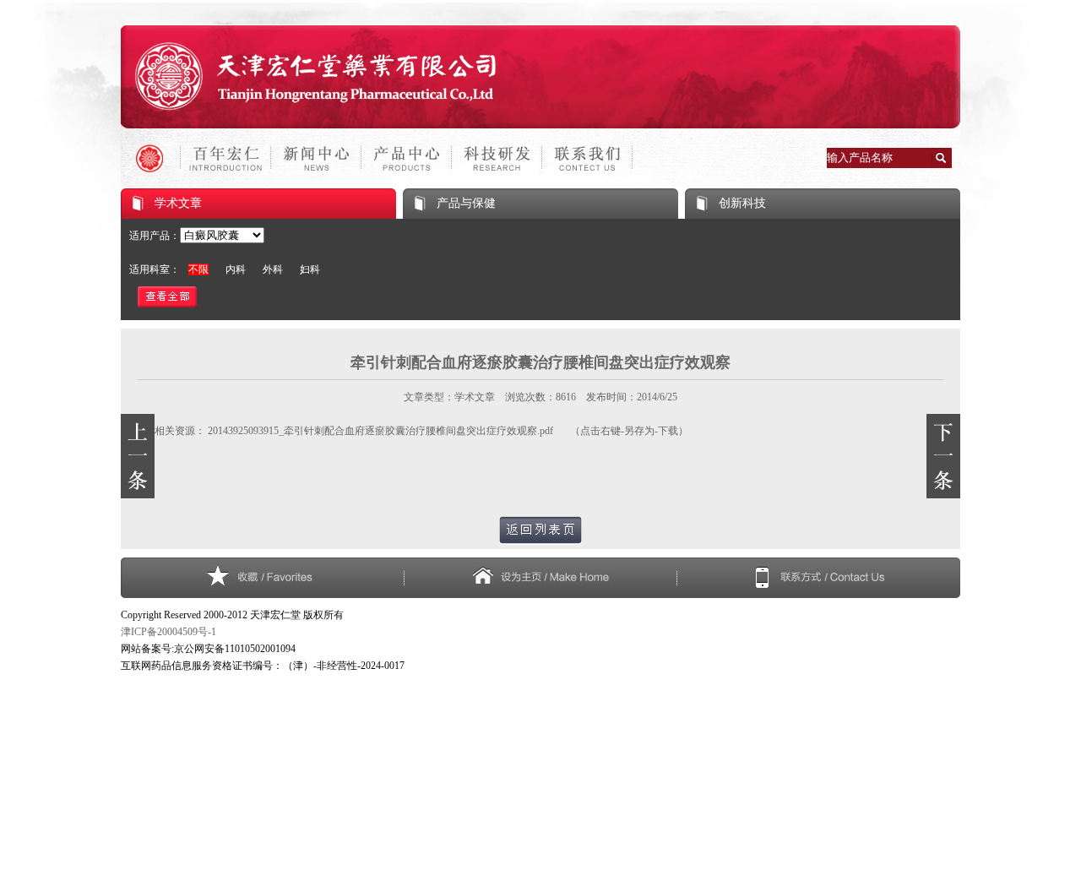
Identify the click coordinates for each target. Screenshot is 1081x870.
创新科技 (742, 203)
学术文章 (178, 203)
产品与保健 (466, 203)
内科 (235, 269)
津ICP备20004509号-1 (168, 632)
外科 (273, 269)
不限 (198, 269)
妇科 (310, 269)
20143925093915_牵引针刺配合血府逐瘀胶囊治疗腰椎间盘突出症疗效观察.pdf (380, 431)
